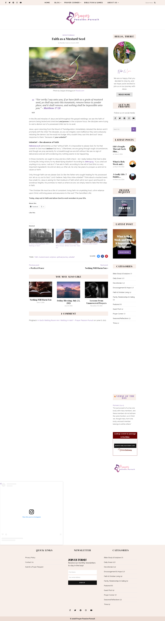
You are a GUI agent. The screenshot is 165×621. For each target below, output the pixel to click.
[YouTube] (20, 2)
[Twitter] (9, 2)
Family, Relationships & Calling (124, 297)
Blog (57, 3)
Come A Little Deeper (90, 244)
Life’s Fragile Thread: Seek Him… (119, 149)
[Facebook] (6, 2)
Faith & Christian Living (121, 292)
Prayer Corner (72, 3)
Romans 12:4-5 (118, 405)
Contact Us (29, 562)
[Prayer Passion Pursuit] (82, 18)
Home (47, 3)
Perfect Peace (37, 268)
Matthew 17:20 (52, 108)
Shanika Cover (64, 43)
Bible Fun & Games (93, 3)
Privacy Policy (30, 557)
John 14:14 (89, 162)
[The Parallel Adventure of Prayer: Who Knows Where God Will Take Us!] (68, 236)
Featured (116, 304)
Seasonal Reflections (120, 318)
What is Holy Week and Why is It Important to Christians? (124, 242)
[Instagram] (17, 2)
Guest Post (117, 309)
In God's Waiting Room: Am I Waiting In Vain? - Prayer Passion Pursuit (65, 320)
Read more (124, 95)
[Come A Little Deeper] (94, 236)
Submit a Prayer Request (34, 567)
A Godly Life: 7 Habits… (120, 175)
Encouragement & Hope (122, 288)
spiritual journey (62, 257)
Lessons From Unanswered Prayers (96, 302)
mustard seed (44, 257)
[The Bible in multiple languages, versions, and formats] (125, 450)
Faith (36, 257)
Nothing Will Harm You (96, 268)
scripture (53, 257)
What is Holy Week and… (119, 163)
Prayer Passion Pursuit (85, 619)
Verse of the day (125, 397)
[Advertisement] (124, 359)
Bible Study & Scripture (121, 274)
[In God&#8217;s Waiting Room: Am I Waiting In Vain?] (41, 236)
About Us (112, 3)
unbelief (72, 257)
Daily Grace (117, 278)
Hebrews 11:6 (34, 146)
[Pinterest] (13, 2)
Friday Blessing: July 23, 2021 (68, 302)
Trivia (115, 323)
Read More (124, 252)
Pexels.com (79, 91)
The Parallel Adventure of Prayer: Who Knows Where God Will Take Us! (68, 245)
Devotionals (68, 35)
